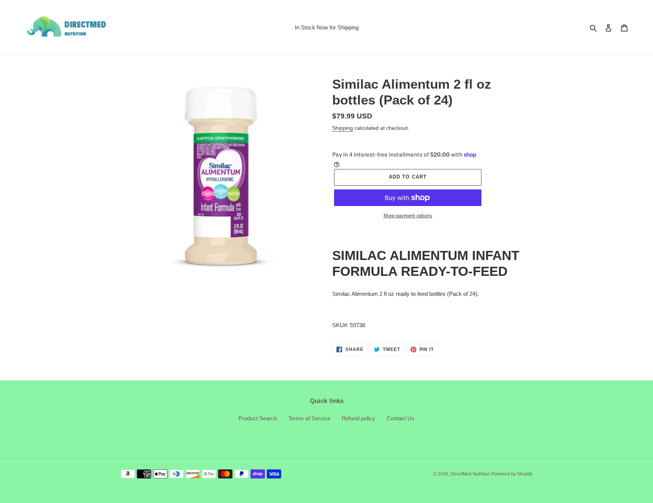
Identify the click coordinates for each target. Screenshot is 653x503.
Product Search (257, 418)
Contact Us (401, 418)
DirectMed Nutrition (470, 474)
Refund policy (358, 418)
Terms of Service (309, 418)
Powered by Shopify (511, 474)
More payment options (408, 215)
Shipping (342, 128)
